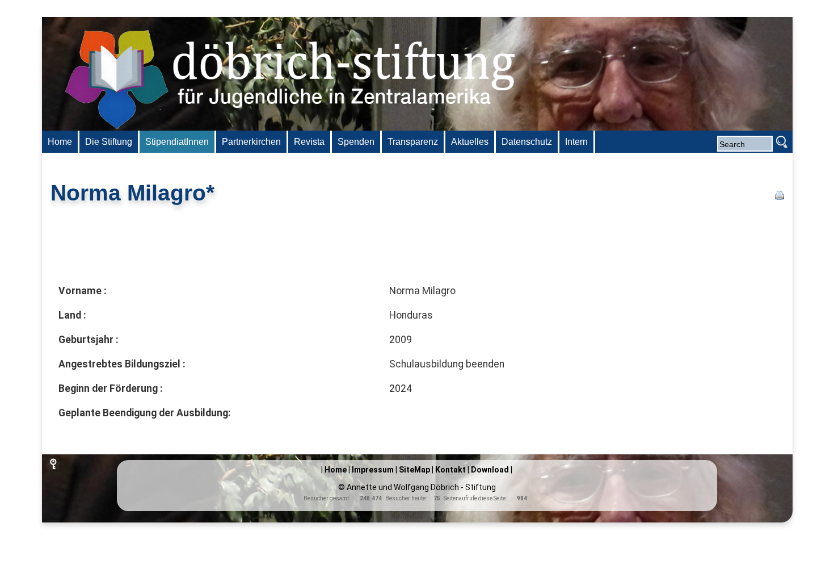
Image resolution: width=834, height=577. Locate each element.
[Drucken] (779, 196)
